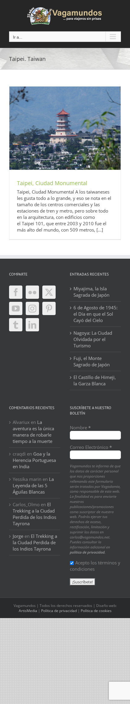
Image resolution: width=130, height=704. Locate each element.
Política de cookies (96, 610)
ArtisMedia (28, 610)
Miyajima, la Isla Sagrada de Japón (91, 292)
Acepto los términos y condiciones (95, 566)
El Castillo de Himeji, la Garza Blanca (94, 380)
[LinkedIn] (32, 324)
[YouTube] (15, 308)
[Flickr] (32, 292)
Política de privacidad (59, 610)
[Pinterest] (49, 308)
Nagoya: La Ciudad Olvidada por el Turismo (92, 339)
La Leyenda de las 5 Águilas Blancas (33, 485)
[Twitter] (49, 292)
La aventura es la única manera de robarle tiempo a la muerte (33, 431)
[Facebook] (15, 292)
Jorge (18, 536)
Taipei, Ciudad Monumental (52, 183)
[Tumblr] (15, 324)
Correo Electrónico (91, 447)
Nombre (80, 428)
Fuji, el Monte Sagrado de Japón (91, 361)
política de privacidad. (88, 552)
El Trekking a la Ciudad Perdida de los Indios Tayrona (34, 513)
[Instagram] (32, 308)
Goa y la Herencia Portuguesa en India (34, 460)
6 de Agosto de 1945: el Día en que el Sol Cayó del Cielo (95, 314)
